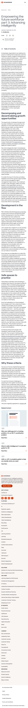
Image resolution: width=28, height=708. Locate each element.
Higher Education (5, 622)
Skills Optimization (6, 514)
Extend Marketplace (6, 564)
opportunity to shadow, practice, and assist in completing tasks (13, 143)
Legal (3, 691)
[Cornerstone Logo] (6, 2)
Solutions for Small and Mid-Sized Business (12, 570)
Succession (4, 525)
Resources (4, 10)
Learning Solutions (6, 534)
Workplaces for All (5, 603)
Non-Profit (4, 627)
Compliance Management (7, 581)
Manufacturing (5, 619)
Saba (2, 547)
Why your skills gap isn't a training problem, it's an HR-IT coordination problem (13, 410)
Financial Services (5, 611)
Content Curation (5, 589)
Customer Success (6, 639)
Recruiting (4, 523)
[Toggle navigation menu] (24, 2)
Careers (3, 655)
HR (2, 531)
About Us (3, 644)
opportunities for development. (10, 80)
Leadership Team (5, 636)
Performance (4, 528)
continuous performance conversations (12, 65)
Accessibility (4, 666)
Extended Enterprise (6, 539)
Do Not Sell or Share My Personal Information (13, 705)
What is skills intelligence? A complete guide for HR (13, 443)
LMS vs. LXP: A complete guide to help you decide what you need (13, 456)
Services (3, 558)
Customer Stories (5, 642)
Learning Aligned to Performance (9, 578)
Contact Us (4, 492)
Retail (2, 624)
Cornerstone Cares (6, 650)
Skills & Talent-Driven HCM (7, 573)
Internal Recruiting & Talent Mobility (10, 597)
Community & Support (6, 495)
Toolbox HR (23, 403)
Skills (9, 10)
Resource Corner (5, 672)
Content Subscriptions (7, 544)
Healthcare (4, 613)
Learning (3, 536)
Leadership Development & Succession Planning (13, 586)
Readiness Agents (5, 509)
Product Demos (5, 674)
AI (1, 506)
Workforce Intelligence (7, 512)
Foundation (4, 647)
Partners (3, 658)
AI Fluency (3, 583)
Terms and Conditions (7, 702)
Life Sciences (4, 616)
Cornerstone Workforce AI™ (8, 503)
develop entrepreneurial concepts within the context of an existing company (13, 337)
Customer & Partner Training (8, 600)
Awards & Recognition (6, 663)
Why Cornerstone (5, 633)
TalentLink (3, 553)
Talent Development (6, 517)
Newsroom (4, 653)
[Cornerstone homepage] (14, 476)
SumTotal (3, 550)
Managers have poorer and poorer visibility (13, 265)
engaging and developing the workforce (12, 187)
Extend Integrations (6, 561)
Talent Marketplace (6, 520)
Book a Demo (7, 486)
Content (3, 542)
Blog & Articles (5, 680)
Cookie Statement (6, 698)
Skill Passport (4, 555)
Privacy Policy (5, 694)
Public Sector (4, 608)
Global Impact (4, 661)
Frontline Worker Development (8, 594)
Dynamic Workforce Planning (8, 592)
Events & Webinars (6, 677)
